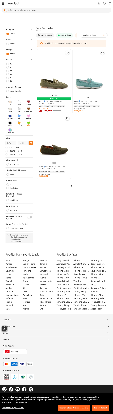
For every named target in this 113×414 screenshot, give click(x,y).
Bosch (25, 305)
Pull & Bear (27, 294)
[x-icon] (31, 389)
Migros (25, 308)
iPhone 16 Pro (63, 277)
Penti (8, 260)
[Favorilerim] (104, 3)
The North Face (29, 267)
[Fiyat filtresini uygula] (31, 143)
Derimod (44, 274)
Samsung (26, 270)
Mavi (24, 298)
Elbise (93, 284)
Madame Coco (12, 294)
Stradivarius (11, 267)
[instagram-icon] (4, 389)
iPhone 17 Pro (97, 294)
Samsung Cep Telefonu (98, 260)
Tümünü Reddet (100, 408)
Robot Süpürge (98, 263)
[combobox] (93, 35)
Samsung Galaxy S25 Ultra (98, 298)
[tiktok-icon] (11, 389)
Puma (8, 274)
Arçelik (25, 284)
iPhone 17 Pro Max (64, 298)
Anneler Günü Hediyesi (81, 263)
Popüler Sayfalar (81, 288)
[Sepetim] (110, 3)
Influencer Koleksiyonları (64, 274)
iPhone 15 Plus (97, 267)
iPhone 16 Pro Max (98, 274)
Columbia (10, 270)
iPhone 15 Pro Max (81, 270)
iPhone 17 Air (79, 294)
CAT (41, 308)
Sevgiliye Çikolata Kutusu (98, 270)
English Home (28, 263)
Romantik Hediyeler (81, 284)
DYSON (43, 284)
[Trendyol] (13, 3)
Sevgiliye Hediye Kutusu (64, 260)
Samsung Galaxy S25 (81, 298)
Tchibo (9, 301)
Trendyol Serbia (64, 308)
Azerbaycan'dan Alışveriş (64, 263)
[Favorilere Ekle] (67, 53)
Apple (8, 277)
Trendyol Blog (79, 291)
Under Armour (46, 291)
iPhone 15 (78, 267)
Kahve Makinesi (98, 281)
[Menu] (3, 3)
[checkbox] (10, 103)
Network (9, 305)
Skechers (44, 288)
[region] (56, 403)
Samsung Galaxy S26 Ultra (64, 291)
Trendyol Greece (98, 305)
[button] (19, 29)
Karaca (43, 305)
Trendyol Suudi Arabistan (81, 305)
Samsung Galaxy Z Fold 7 (81, 301)
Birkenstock (11, 284)
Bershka (43, 263)
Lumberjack (45, 270)
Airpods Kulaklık (64, 281)
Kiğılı (8, 308)
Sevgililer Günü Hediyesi (64, 284)
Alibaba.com (96, 308)
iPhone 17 (61, 294)
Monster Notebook (47, 281)
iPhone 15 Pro (63, 270)
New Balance (28, 277)
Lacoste (9, 291)
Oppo (25, 281)
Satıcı (5, 333)
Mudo (25, 274)
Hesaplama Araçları (81, 274)
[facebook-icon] (24, 389)
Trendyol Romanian (98, 301)
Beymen (43, 267)
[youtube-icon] (17, 389)
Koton (42, 294)
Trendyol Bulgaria (64, 305)
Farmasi (26, 301)
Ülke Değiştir (8, 346)
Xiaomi (9, 281)
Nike (24, 288)
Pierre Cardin (46, 298)
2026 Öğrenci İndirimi (64, 267)
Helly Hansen (46, 301)
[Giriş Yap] (99, 3)
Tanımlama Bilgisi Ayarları (13, 408)
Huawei (43, 277)
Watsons (10, 263)
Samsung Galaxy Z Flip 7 (64, 301)
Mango (25, 260)
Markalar (95, 291)
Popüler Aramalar (64, 288)
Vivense (43, 260)
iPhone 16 (95, 277)
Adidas (9, 288)
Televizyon (78, 281)
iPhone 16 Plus (80, 277)
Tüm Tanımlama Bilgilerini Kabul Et (73, 408)
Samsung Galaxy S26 (98, 288)
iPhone (76, 260)
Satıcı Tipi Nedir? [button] (23, 224)
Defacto (9, 298)
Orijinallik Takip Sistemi (81, 308)
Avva (24, 291)
